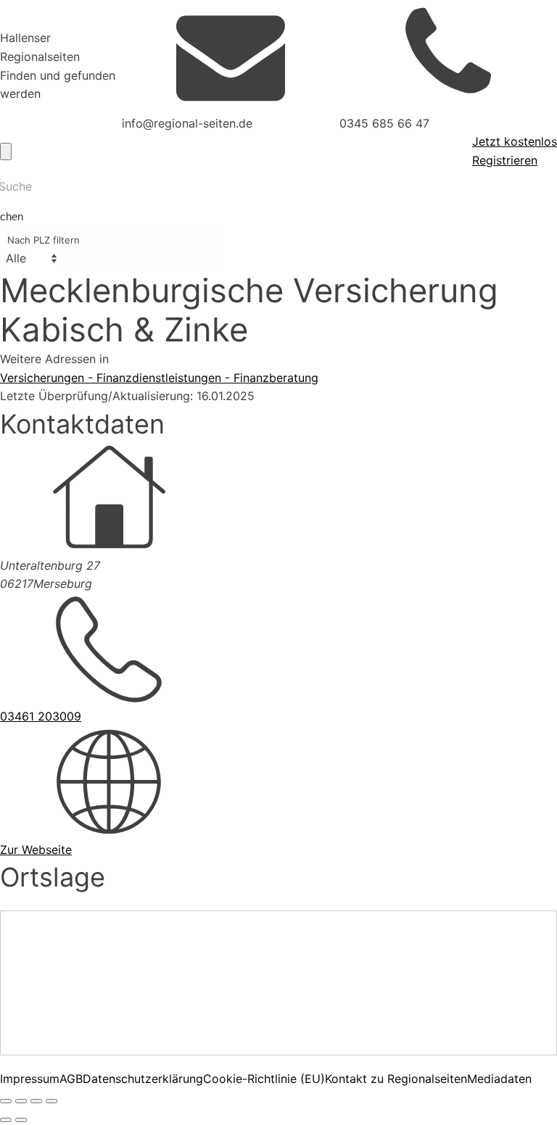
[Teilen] (36, 1101)
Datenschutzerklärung (143, 1078)
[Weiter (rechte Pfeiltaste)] (21, 1120)
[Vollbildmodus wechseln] (21, 1101)
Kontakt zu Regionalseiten (396, 1078)
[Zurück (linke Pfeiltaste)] (6, 1120)
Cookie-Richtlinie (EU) (264, 1078)
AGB (71, 1078)
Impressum (29, 1078)
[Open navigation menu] (6, 151)
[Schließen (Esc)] (51, 1101)
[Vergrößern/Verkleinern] (6, 1101)
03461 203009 (40, 716)
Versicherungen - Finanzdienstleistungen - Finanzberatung (159, 377)
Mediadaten (499, 1078)
